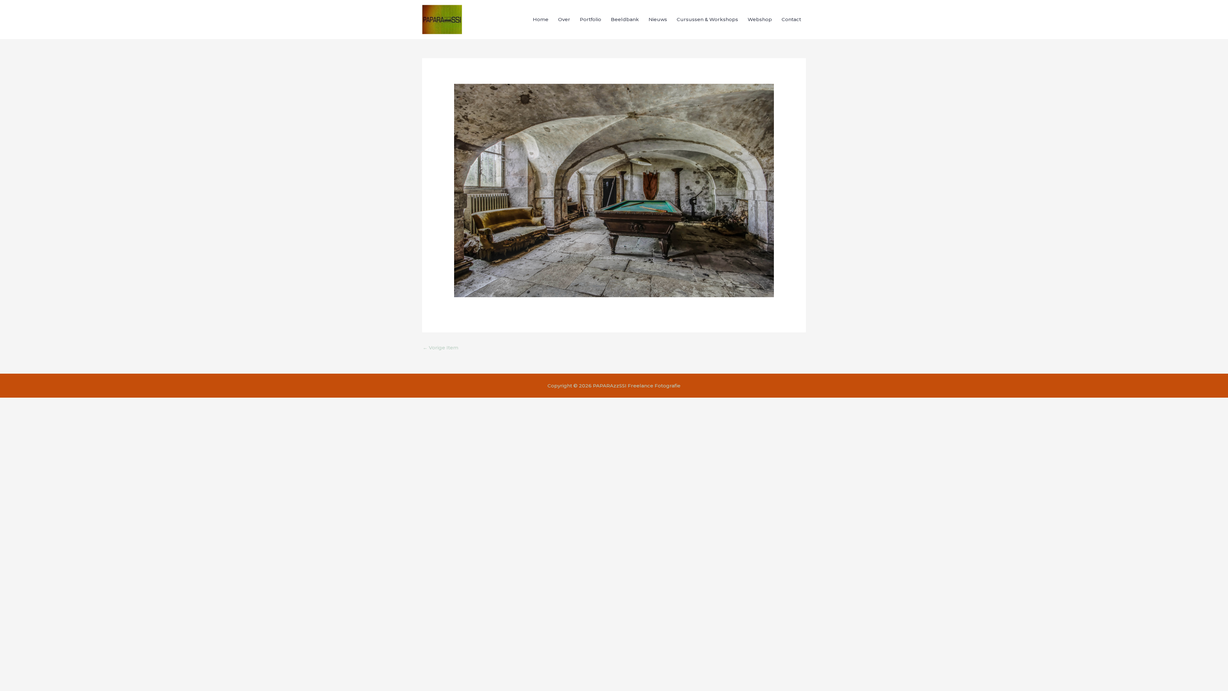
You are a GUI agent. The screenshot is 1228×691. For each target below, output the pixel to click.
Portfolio (590, 19)
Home (540, 19)
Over (564, 19)
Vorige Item (440, 348)
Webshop (760, 19)
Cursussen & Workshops (707, 19)
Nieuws (658, 19)
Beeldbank (625, 19)
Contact (791, 19)
